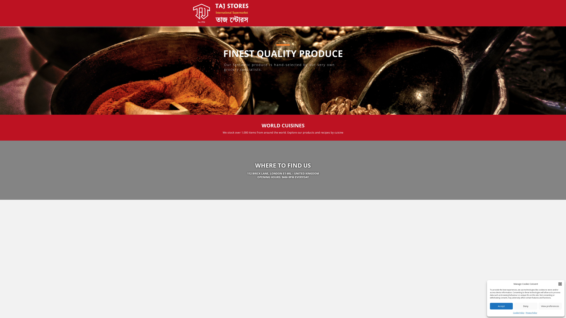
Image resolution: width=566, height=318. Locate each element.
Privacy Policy (531, 313)
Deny (525, 306)
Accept (501, 306)
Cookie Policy (518, 313)
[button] (560, 284)
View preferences (550, 306)
